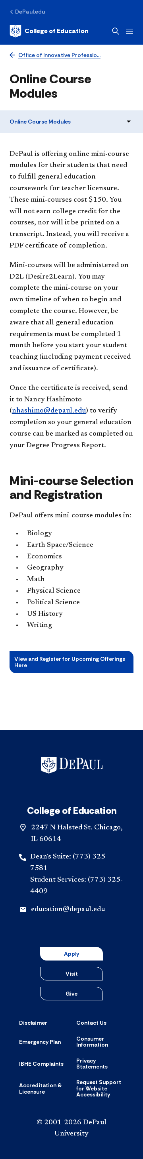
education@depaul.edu (68, 909)
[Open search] (115, 31)
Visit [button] (72, 973)
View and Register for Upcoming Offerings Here (69, 662)
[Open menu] (129, 31)
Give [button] (71, 993)
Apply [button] (71, 953)
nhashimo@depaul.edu (49, 410)
